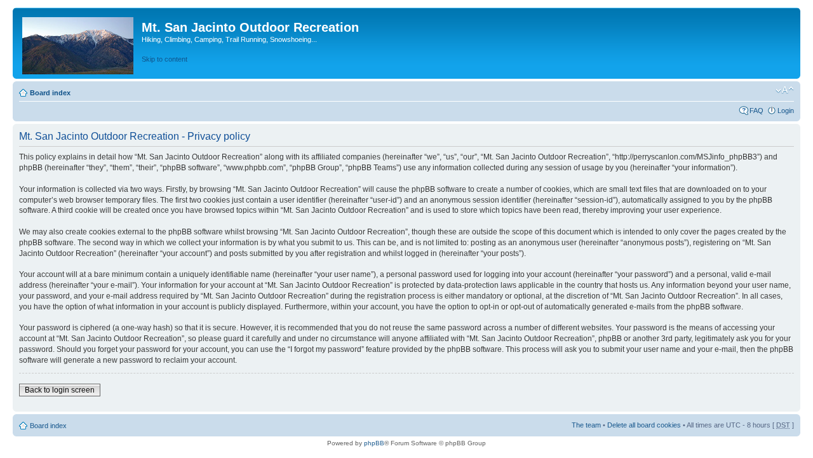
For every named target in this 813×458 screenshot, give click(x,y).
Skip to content (164, 59)
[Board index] (79, 43)
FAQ (756, 110)
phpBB (374, 443)
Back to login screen (60, 390)
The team (586, 425)
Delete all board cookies (644, 425)
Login (785, 110)
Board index (50, 93)
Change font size (785, 90)
